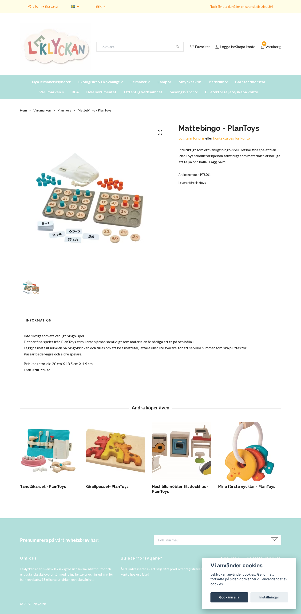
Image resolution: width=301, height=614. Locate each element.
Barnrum (216, 87)
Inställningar (269, 597)
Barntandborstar (250, 87)
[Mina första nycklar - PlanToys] (249, 457)
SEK (98, 6)
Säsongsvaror (182, 97)
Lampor (164, 87)
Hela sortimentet (101, 97)
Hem (23, 116)
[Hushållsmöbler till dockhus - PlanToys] (183, 457)
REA (75, 97)
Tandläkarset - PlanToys (43, 492)
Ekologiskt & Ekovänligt (99, 87)
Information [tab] (38, 326)
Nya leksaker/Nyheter (51, 87)
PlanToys (64, 116)
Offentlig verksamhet (143, 97)
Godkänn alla (229, 597)
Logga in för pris (191, 144)
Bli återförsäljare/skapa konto (231, 97)
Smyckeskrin (190, 87)
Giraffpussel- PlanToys (107, 492)
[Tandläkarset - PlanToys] (51, 457)
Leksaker (139, 87)
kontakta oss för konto (231, 144)
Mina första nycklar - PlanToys (246, 492)
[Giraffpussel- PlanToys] (117, 457)
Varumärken (50, 97)
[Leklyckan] (60, 49)
